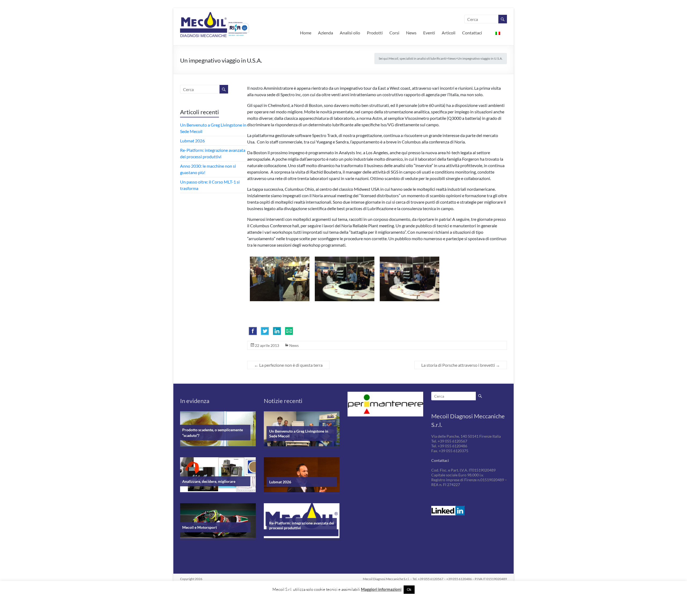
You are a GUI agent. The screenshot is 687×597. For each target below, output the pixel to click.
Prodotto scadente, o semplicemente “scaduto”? (212, 432)
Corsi (394, 32)
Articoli (448, 32)
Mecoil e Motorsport (199, 527)
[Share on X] (265, 331)
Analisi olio (350, 32)
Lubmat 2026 (192, 140)
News (411, 32)
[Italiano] (498, 33)
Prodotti (375, 32)
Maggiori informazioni (381, 589)
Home (305, 32)
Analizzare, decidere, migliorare (208, 481)
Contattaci (472, 32)
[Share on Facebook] (253, 331)
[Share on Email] (289, 331)
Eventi (429, 32)
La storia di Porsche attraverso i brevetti (460, 365)
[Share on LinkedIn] (277, 331)
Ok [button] (409, 589)
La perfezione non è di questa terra (288, 365)
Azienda (325, 32)
